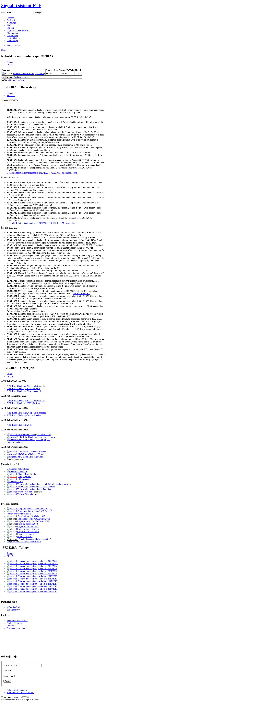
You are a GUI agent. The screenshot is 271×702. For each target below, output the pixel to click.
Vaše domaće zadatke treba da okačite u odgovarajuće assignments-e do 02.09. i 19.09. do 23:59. (50, 117)
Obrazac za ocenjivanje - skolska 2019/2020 (37, 576)
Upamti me (8, 676)
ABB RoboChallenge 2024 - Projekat (23, 388)
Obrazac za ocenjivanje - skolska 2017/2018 (37, 581)
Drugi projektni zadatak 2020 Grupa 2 (34, 511)
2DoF (20, 481)
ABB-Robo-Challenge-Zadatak (31, 451)
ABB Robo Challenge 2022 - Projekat (24, 415)
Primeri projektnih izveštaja (19, 514)
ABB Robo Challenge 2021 (19, 425)
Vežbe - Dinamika (25, 494)
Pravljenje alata (24, 476)
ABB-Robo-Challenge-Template (32, 454)
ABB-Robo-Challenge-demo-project (33, 439)
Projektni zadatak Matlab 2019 (31, 516)
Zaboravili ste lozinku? (17, 690)
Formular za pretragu (16, 628)
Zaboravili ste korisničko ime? (20, 692)
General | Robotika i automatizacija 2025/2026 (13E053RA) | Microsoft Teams (42, 173)
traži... (4, 12)
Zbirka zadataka (25, 479)
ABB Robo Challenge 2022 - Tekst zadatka (26, 413)
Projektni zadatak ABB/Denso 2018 (34, 519)
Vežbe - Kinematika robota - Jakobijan (34, 489)
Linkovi (10, 625)
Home (15, 697)
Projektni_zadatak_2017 (28, 526)
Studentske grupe (14, 623)
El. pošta (11, 64)
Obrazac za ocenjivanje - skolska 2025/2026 (37, 561)
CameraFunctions (14, 442)
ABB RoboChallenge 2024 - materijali (24, 391)
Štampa (10, 62)
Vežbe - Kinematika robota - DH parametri (36, 486)
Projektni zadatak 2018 (27, 524)
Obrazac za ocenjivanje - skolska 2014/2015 (37, 589)
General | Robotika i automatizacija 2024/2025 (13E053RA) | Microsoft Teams (42, 223)
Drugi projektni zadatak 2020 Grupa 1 (34, 508)
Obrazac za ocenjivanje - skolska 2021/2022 (37, 571)
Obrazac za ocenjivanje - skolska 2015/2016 (37, 586)
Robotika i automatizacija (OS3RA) (29, 73)
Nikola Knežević (16, 80)
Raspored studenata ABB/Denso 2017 (24, 541)
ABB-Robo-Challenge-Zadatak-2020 (34, 434)
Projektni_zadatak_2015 (28, 531)
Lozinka (7, 670)
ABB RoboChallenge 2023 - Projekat (23, 403)
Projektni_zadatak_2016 (28, 529)
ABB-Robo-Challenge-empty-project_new (36, 437)
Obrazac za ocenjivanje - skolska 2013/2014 (37, 591)
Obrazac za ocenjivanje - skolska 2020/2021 (37, 573)
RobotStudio (23, 469)
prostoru (67, 484)
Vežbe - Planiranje (25, 492)
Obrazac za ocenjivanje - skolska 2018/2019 (37, 579)
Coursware (22, 471)
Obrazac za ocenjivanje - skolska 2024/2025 (37, 563)
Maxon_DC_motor (25, 534)
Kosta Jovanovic (21, 77)
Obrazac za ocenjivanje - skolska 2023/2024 (37, 566)
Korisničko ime (10, 665)
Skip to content (13, 45)
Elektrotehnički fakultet (17, 620)
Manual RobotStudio (26, 474)
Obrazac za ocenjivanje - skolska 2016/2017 (37, 584)
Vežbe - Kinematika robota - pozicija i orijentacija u (40, 484)
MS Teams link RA (81, 293)
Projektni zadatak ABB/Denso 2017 (34, 539)
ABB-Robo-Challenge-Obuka (31, 457)
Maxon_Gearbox (24, 536)
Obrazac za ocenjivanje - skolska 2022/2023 (37, 568)
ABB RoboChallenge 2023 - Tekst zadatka (26, 386)
